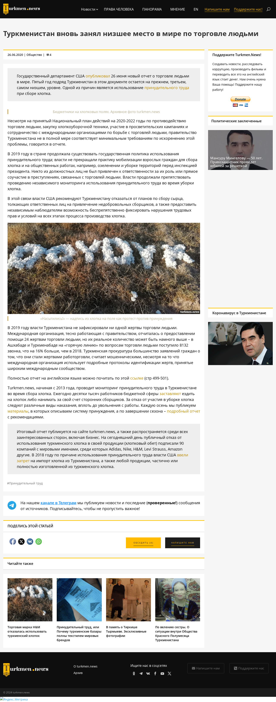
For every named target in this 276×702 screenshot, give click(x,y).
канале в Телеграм (58, 502)
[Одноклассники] (133, 672)
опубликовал (98, 76)
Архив (78, 673)
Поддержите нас (251, 668)
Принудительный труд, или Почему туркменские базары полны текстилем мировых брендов (79, 633)
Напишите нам (208, 668)
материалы (18, 411)
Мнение (177, 9)
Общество (34, 55)
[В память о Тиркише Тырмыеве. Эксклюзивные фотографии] (128, 620)
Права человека (119, 9)
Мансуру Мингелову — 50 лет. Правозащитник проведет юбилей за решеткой (236, 162)
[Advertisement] (234, 238)
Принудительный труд (26, 483)
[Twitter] (168, 672)
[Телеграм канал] (140, 672)
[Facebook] (154, 672)
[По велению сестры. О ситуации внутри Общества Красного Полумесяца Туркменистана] (177, 620)
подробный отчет (183, 411)
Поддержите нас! (248, 9)
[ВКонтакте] (147, 672)
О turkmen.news (85, 666)
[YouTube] (161, 672)
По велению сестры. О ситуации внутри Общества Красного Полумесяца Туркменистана (176, 633)
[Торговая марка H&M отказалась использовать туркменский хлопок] (30, 620)
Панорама (152, 9)
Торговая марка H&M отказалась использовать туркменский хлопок (27, 631)
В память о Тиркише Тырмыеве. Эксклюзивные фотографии (126, 631)
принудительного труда (166, 87)
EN (196, 9)
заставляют (170, 393)
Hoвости (88, 9)
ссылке (136, 378)
